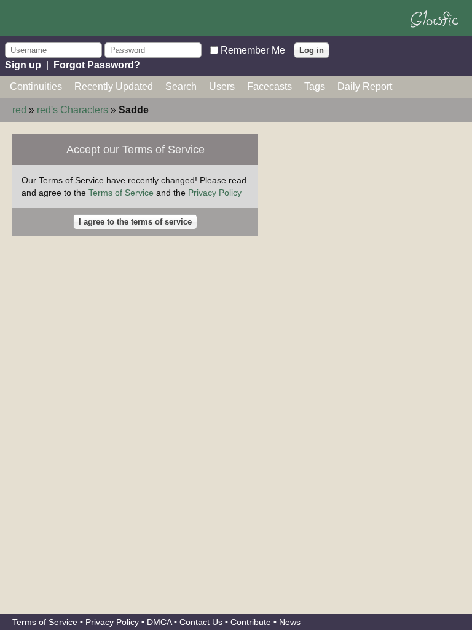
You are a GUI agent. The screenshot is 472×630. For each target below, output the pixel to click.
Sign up (23, 65)
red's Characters (72, 110)
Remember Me (253, 49)
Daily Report (364, 86)
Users (222, 86)
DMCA (159, 622)
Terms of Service (121, 192)
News (290, 622)
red (19, 110)
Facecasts (269, 86)
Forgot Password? (96, 65)
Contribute (250, 622)
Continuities (36, 86)
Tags (314, 86)
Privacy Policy (215, 192)
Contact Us (200, 622)
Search (181, 86)
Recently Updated (113, 86)
